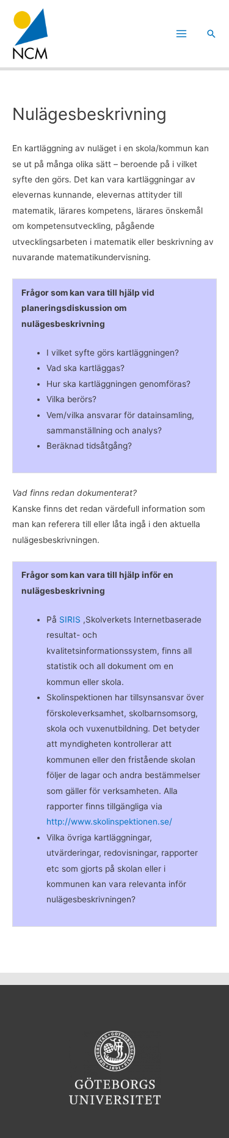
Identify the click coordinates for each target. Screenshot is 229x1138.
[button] (211, 33)
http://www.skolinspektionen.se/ (109, 821)
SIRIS (71, 619)
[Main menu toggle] (181, 34)
